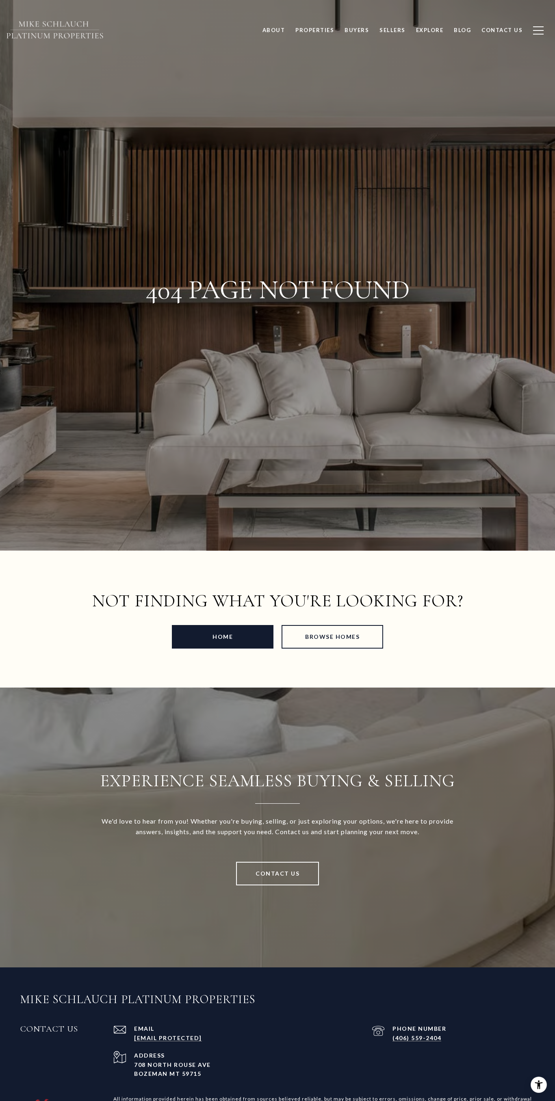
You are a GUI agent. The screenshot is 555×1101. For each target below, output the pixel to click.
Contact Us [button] (277, 873)
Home (222, 636)
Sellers (392, 30)
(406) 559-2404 (416, 1037)
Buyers (357, 30)
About (273, 30)
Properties (314, 30)
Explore (430, 30)
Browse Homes (332, 636)
